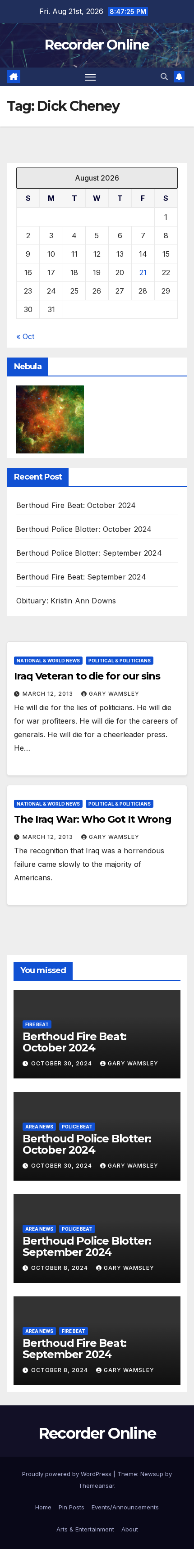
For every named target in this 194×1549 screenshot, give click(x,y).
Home (43, 1507)
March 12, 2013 (49, 693)
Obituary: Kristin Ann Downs (66, 600)
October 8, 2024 (60, 1267)
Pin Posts (71, 1507)
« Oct (25, 336)
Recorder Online (97, 44)
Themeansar (96, 1485)
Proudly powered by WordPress (67, 1473)
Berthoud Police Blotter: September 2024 (89, 552)
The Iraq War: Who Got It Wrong (92, 819)
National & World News (48, 660)
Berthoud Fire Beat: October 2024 (76, 505)
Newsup (151, 1473)
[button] (164, 76)
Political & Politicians (119, 660)
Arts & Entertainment (85, 1529)
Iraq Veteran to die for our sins (87, 676)
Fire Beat (37, 1024)
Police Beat (77, 1126)
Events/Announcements (125, 1507)
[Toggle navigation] (91, 77)
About (129, 1529)
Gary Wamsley (114, 693)
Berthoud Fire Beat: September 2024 (81, 576)
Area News (39, 1126)
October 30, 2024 (62, 1063)
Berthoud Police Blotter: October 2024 (84, 529)
